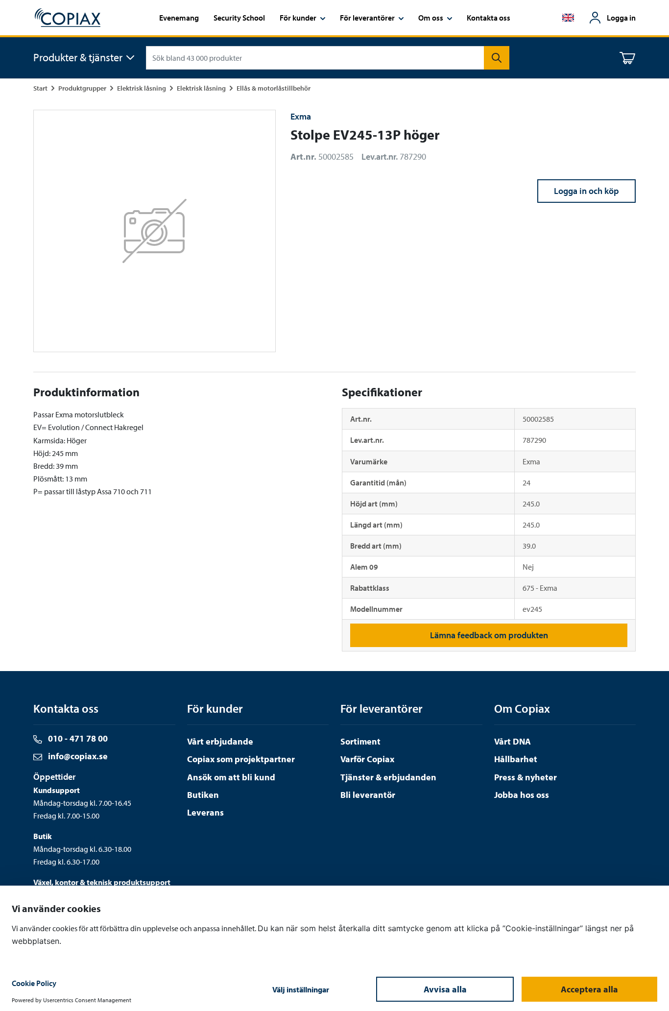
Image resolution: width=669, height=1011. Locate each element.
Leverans (205, 812)
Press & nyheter (525, 777)
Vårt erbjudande (220, 741)
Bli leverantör (367, 794)
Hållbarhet (515, 759)
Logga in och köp (586, 190)
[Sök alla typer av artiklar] (496, 58)
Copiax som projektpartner (241, 759)
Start (40, 88)
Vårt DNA (512, 741)
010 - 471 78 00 (77, 738)
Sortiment (360, 741)
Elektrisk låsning (141, 88)
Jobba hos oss (521, 794)
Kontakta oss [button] (488, 18)
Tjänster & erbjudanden (388, 777)
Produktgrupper (82, 88)
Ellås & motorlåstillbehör (274, 88)
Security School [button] (239, 18)
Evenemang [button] (179, 18)
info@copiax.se (77, 756)
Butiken (203, 794)
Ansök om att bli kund (231, 777)
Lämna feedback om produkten (489, 635)
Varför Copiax (367, 759)
